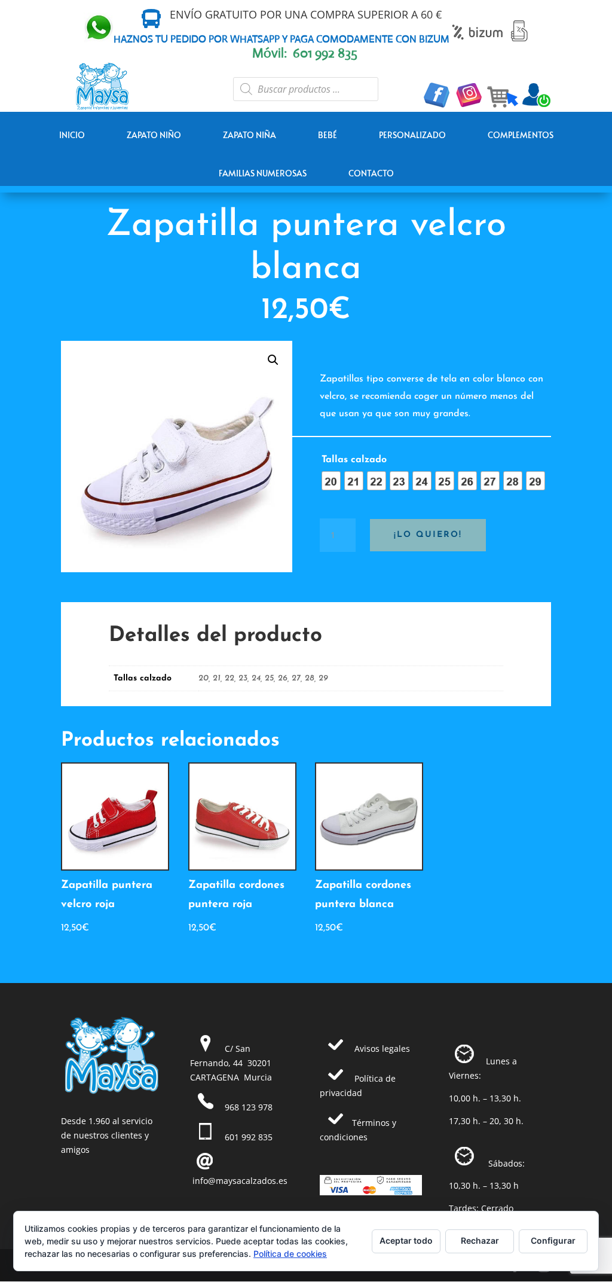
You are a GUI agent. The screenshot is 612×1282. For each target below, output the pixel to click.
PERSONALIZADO (412, 135)
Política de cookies (290, 1254)
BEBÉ (327, 135)
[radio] (331, 481)
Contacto (371, 173)
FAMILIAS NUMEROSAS (263, 173)
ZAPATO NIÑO (154, 135)
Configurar (553, 1240)
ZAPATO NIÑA (249, 135)
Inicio (72, 135)
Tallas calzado (354, 460)
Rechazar (480, 1240)
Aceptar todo (406, 1240)
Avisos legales (382, 1048)
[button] (273, 360)
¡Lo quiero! (428, 534)
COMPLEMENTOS (520, 135)
